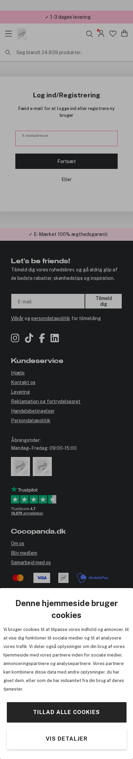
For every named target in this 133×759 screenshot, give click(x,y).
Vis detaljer (67, 739)
